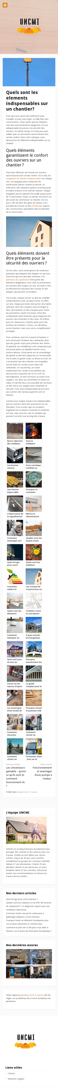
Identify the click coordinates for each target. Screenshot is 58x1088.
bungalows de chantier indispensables (23, 178)
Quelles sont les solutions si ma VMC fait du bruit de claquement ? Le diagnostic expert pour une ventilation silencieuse (28, 906)
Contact (11, 1073)
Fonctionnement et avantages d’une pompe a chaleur (42, 771)
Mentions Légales (16, 1078)
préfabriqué (37, 205)
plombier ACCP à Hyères (32, 995)
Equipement (22, 792)
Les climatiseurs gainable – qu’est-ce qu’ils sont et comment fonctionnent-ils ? (16, 775)
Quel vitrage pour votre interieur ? (22, 899)
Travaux (33, 792)
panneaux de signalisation (18, 279)
